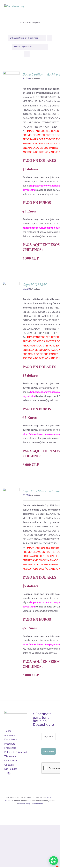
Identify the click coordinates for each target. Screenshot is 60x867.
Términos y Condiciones (10, 758)
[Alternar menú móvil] (54, 11)
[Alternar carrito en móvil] (49, 11)
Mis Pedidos (10, 769)
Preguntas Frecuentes (10, 746)
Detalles (8, 85)
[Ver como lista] (32, 54)
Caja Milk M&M (35, 284)
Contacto (9, 765)
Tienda (8, 731)
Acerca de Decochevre (10, 737)
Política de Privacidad (15, 752)
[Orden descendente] (49, 38)
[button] (53, 860)
